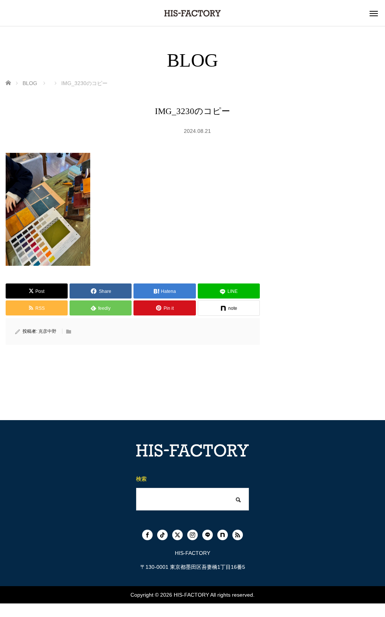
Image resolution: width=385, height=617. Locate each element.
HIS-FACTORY (191, 595)
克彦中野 (47, 331)
